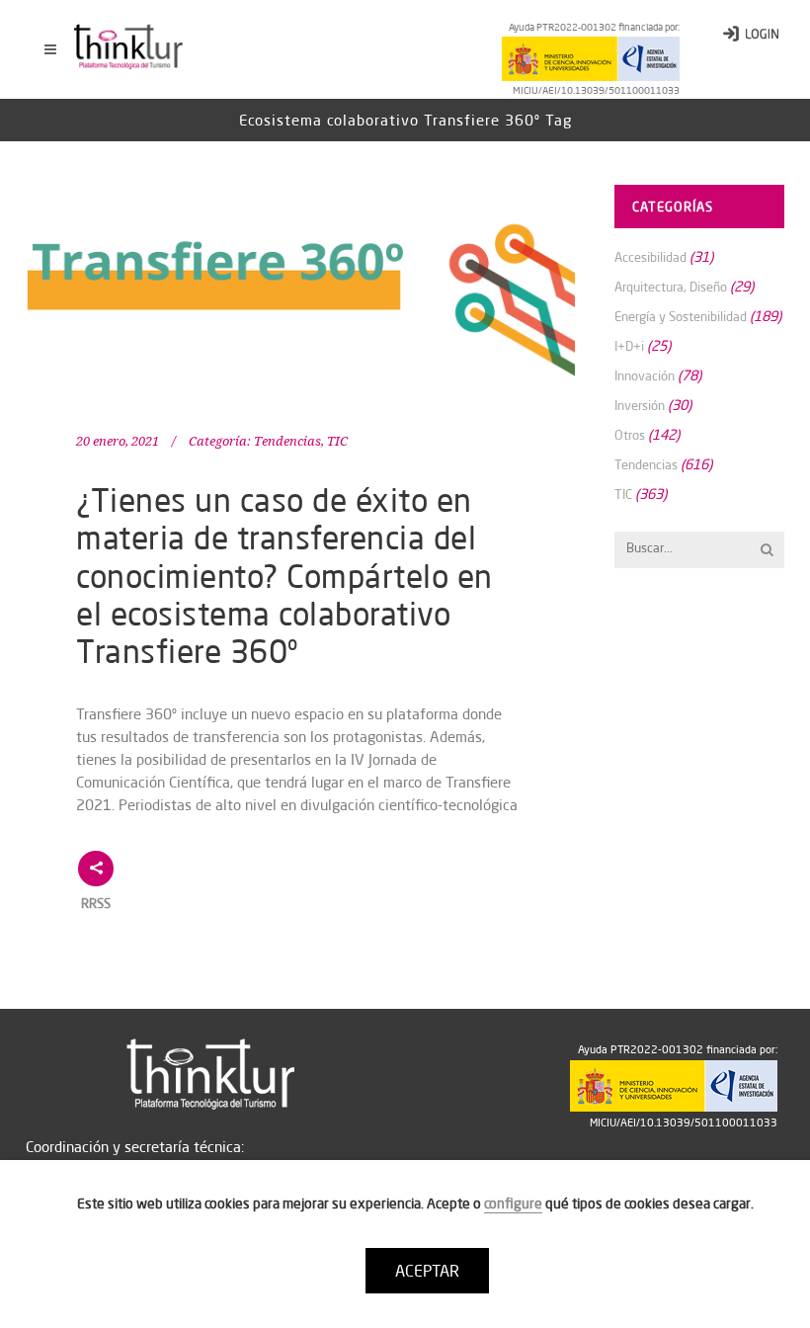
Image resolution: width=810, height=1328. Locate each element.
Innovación (644, 375)
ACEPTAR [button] (427, 1271)
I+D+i (629, 346)
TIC (337, 441)
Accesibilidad (650, 257)
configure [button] (513, 1203)
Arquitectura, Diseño (670, 286)
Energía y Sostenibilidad (680, 316)
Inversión (639, 405)
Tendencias (287, 441)
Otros (629, 435)
